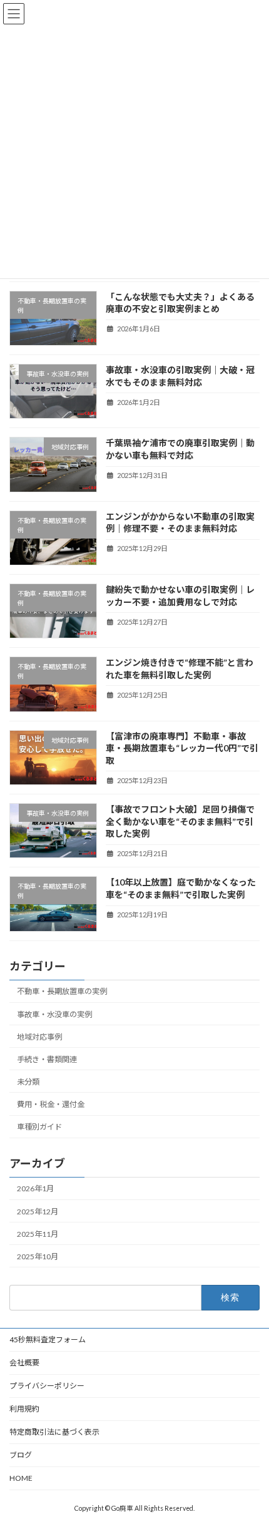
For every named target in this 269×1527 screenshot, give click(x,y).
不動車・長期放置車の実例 (62, 991)
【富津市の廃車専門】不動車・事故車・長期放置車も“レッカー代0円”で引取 (182, 747)
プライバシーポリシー (46, 1385)
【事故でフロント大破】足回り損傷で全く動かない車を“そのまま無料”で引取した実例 (180, 821)
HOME (21, 1478)
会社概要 (24, 1362)
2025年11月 (37, 1234)
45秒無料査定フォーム (47, 1339)
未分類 (28, 1081)
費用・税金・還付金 (50, 1104)
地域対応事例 (39, 1036)
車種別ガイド (39, 1126)
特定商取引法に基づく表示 (54, 1432)
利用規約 (24, 1408)
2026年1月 (35, 1188)
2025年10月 (37, 1256)
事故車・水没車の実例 (54, 1013)
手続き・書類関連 (47, 1059)
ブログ (20, 1455)
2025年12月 (37, 1211)
